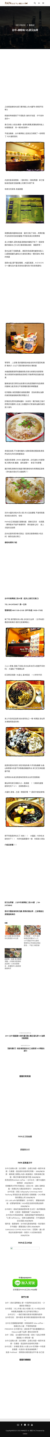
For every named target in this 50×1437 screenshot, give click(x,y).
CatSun (25, 1433)
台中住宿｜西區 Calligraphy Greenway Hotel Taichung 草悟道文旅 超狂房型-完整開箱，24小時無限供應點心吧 (25, 1194)
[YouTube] (31, 1424)
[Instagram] (28, 1424)
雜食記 (32, 25)
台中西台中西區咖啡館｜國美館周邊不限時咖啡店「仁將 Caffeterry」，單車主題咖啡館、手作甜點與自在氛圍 (25, 1218)
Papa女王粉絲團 (25, 1136)
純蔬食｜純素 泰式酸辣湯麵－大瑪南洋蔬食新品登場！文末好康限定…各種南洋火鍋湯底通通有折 (13, 963)
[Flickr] (25, 1424)
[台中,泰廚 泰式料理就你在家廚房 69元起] (13, 930)
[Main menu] (43, 3)
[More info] (39, 3)
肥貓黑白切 (25, 1150)
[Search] (35, 3)
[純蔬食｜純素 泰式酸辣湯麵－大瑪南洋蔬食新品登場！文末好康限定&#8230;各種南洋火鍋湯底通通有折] (13, 953)
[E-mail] (18, 1424)
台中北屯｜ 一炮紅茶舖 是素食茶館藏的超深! (25, 1314)
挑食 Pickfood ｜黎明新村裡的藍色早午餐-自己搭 (25, 1352)
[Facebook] (21, 1424)
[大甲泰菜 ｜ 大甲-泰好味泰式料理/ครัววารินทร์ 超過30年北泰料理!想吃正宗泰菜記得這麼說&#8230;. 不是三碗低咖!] (32, 930)
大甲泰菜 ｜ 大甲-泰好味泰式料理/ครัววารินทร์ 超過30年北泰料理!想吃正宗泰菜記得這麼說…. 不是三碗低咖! (32, 940)
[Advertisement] (25, 79)
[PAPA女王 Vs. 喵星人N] (16, 3)
